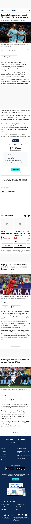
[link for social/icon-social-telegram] (22, 515)
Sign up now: (4, 20)
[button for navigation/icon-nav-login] (26, 10)
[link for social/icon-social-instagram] (12, 515)
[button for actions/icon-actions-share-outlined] (27, 51)
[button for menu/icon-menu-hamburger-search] (29, 10)
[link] (8, 10)
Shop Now (7, 245)
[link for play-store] (21, 468)
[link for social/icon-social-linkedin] (26, 515)
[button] (26, 10)
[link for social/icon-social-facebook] (15, 515)
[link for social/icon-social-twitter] (5, 515)
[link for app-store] (10, 468)
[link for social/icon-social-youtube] (19, 515)
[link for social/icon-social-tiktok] (8, 515)
